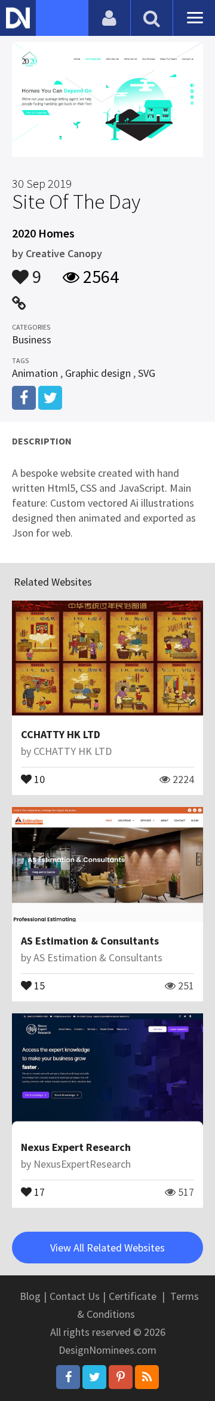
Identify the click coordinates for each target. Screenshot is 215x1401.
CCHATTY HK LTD (60, 734)
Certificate (132, 1296)
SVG (146, 373)
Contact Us (75, 1296)
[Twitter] (94, 1377)
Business (31, 339)
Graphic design (98, 373)
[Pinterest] (121, 1377)
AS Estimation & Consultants (90, 941)
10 (38, 778)
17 (38, 1191)
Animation (35, 373)
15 (38, 985)
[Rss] (147, 1377)
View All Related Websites (107, 1247)
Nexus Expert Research (76, 1147)
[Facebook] (68, 1377)
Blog (30, 1296)
